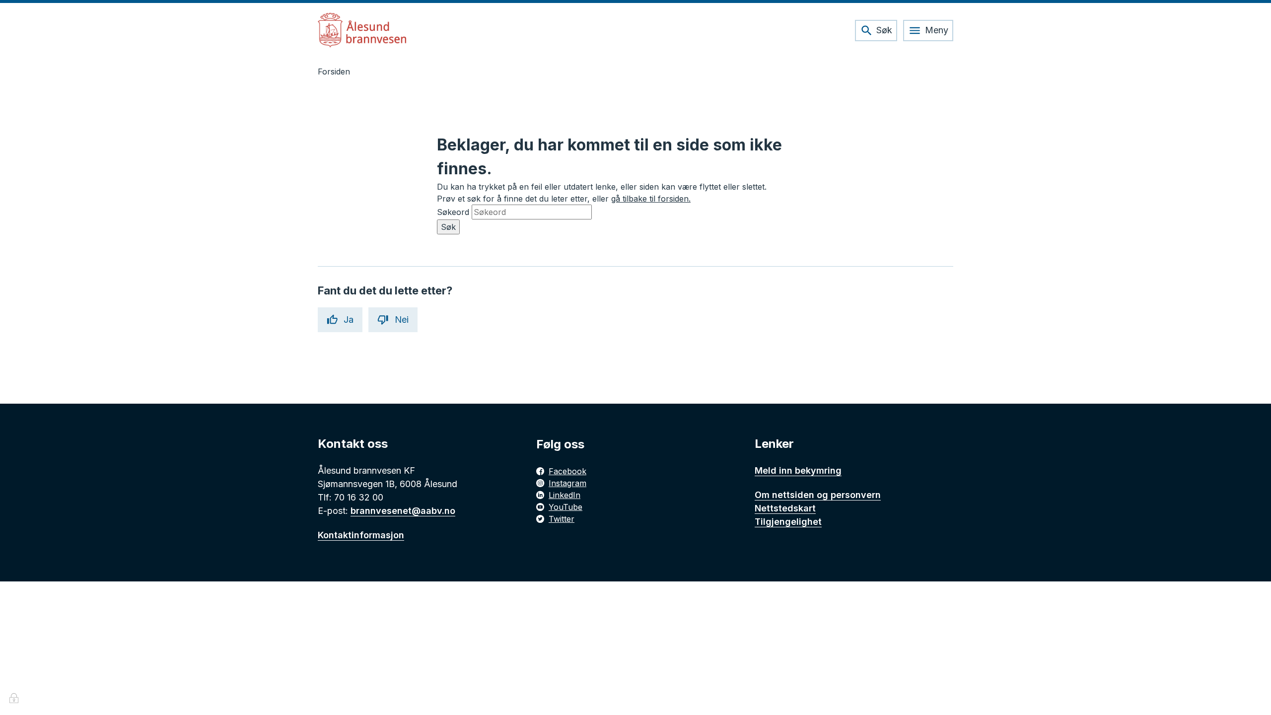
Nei (402, 319)
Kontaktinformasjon (361, 535)
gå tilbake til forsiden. (651, 199)
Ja (348, 319)
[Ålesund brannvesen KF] (362, 30)
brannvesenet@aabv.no (403, 510)
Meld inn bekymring (798, 470)
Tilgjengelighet (788, 521)
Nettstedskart (785, 508)
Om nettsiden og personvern (818, 495)
